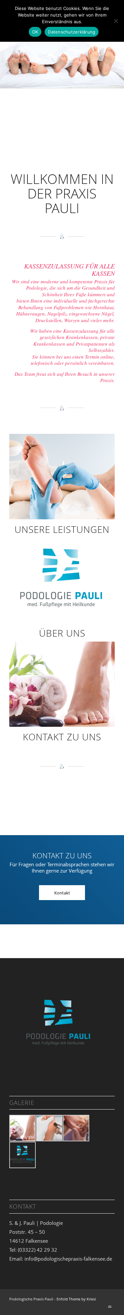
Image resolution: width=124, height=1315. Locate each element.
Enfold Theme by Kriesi (76, 1288)
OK (35, 31)
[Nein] (115, 21)
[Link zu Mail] (110, 1296)
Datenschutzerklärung (71, 31)
